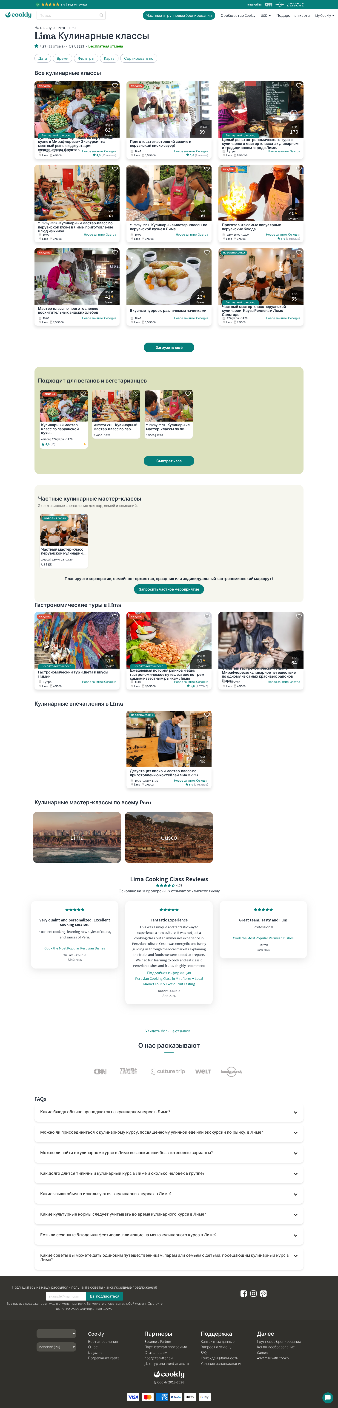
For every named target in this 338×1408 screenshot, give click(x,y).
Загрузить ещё (169, 347)
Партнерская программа (165, 1347)
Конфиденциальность (219, 1358)
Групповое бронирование (279, 1341)
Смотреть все (169, 461)
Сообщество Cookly (238, 15)
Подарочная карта (293, 15)
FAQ (203, 1352)
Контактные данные (218, 1341)
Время (62, 58)
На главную (44, 27)
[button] (61, 4)
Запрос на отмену (216, 1347)
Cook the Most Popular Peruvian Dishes (74, 948)
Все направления (103, 1341)
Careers (262, 1352)
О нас (93, 1347)
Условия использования (221, 1363)
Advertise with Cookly (273, 1358)
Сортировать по (138, 58)
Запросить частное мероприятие (169, 589)
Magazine (95, 1352)
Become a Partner (157, 1341)
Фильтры (86, 58)
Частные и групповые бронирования (179, 15)
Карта (109, 58)
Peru (61, 27)
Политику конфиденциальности (88, 1309)
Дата (42, 58)
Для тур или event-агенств (166, 1363)
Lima (72, 27)
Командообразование (276, 1347)
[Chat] (327, 1397)
